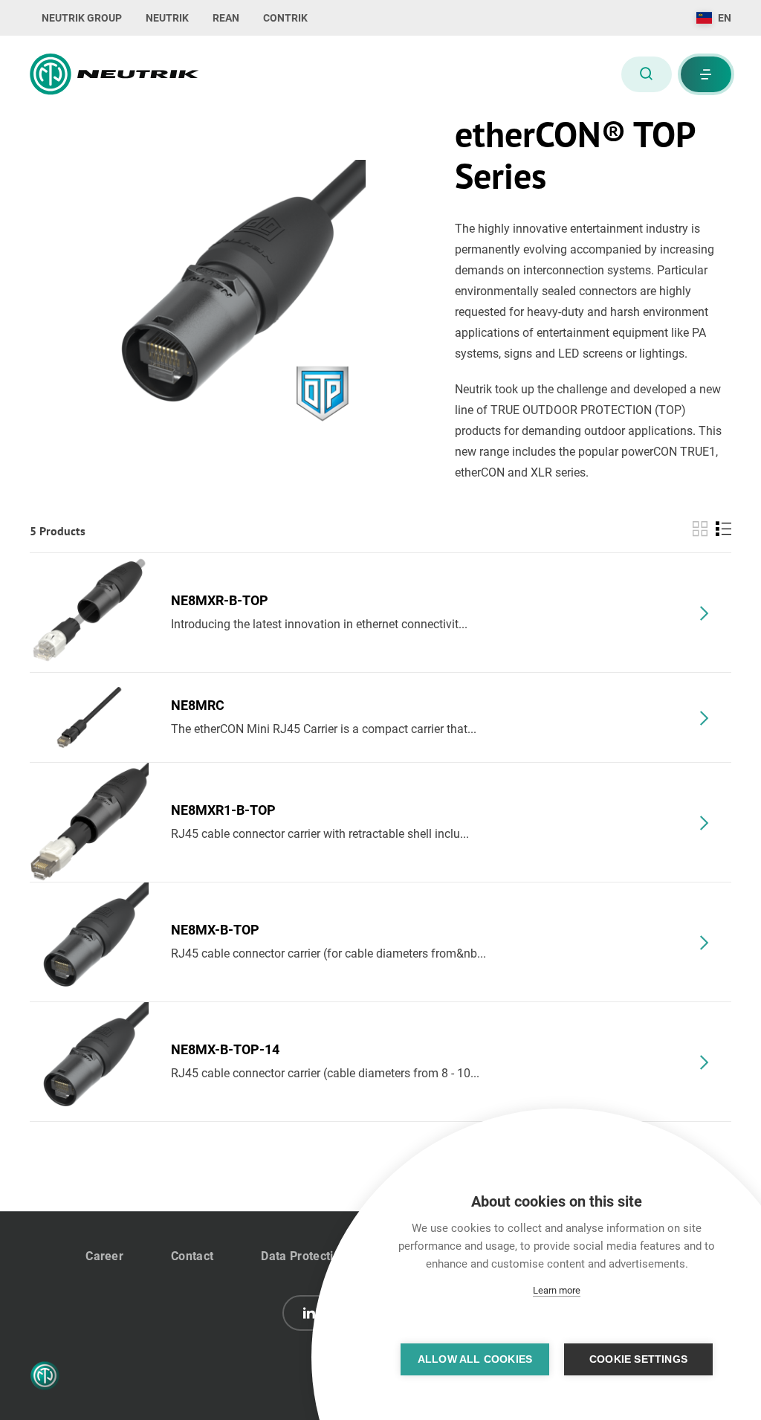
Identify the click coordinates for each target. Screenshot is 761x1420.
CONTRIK (285, 18)
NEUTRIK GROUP (82, 18)
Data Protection (304, 1256)
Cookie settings (638, 1359)
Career (104, 1256)
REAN (226, 18)
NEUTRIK (167, 18)
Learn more (556, 1290)
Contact (192, 1256)
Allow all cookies (475, 1359)
